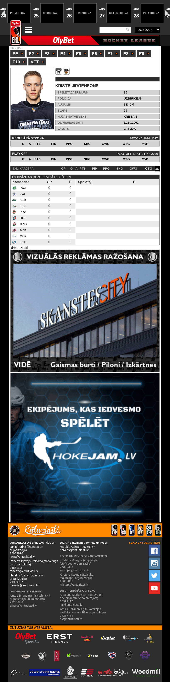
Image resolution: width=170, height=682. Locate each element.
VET (35, 62)
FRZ (22, 206)
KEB (22, 200)
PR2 (22, 212)
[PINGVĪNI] (58, 71)
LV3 (22, 194)
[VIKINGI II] (66, 71)
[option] (19, 13)
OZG (23, 224)
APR (22, 230)
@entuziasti (19, 248)
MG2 (22, 236)
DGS (23, 218)
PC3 (22, 188)
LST (22, 242)
